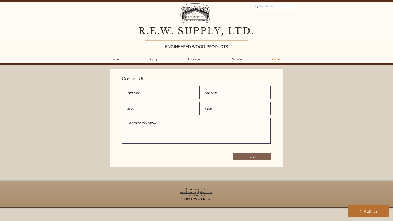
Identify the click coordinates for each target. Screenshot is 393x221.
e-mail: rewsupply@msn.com (196, 192)
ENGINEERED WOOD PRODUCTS (196, 46)
